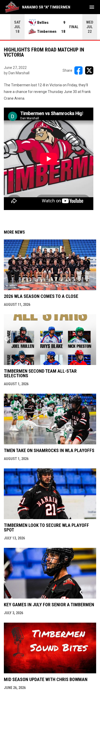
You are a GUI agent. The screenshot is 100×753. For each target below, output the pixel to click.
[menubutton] (92, 7)
